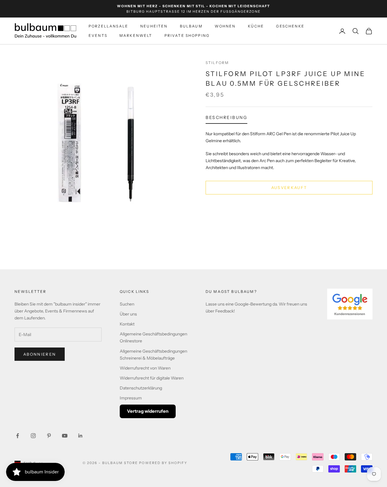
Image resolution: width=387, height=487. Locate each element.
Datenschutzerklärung (141, 388)
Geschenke (290, 26)
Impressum (131, 398)
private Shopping (187, 35)
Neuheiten (153, 26)
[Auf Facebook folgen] (18, 436)
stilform (217, 62)
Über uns (128, 314)
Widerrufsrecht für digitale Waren (152, 378)
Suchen (127, 304)
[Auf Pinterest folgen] (49, 436)
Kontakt (127, 324)
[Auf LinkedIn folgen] (80, 436)
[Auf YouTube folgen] (65, 436)
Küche (256, 26)
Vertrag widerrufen (147, 411)
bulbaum (191, 26)
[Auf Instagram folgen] (33, 436)
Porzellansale (108, 26)
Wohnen (225, 26)
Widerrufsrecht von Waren (145, 368)
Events (98, 35)
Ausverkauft (289, 187)
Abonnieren (39, 354)
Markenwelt (135, 35)
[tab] (226, 118)
